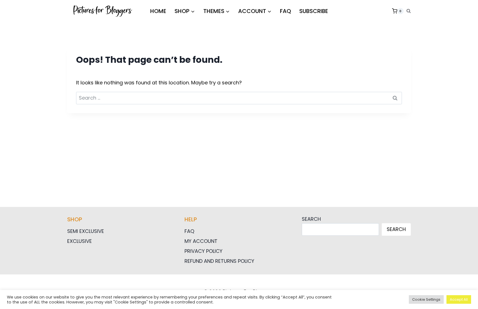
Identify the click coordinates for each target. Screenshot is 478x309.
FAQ (285, 11)
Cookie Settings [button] (426, 299)
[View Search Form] (408, 11)
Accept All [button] (459, 299)
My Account (201, 241)
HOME (158, 11)
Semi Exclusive (85, 231)
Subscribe (313, 11)
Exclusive (79, 241)
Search (311, 218)
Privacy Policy (203, 251)
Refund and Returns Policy (219, 261)
